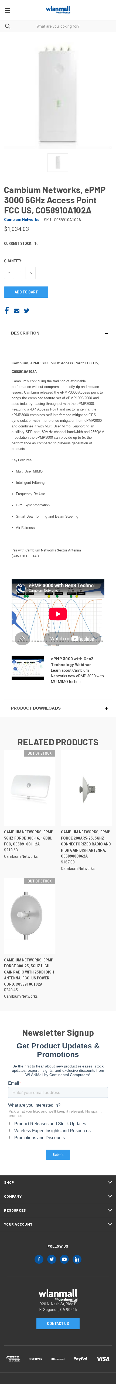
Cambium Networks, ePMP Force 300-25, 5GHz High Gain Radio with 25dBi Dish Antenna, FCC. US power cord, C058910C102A (29, 972)
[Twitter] (26, 310)
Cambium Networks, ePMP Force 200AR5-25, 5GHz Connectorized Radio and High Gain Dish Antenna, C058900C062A (86, 844)
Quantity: (13, 261)
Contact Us (58, 1323)
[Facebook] (6, 310)
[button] (58, 333)
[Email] (16, 310)
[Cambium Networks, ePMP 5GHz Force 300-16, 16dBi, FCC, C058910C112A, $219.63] (29, 788)
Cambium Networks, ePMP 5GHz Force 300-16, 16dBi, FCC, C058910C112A (28, 838)
